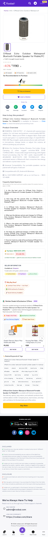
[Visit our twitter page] (20, 432)
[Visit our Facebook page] (14, 432)
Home (6, 11)
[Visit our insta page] (27, 432)
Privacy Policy (15, 526)
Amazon (16, 268)
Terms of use (25, 526)
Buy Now (13, 349)
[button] (42, 338)
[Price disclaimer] (20, 66)
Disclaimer (33, 526)
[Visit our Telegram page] (33, 432)
